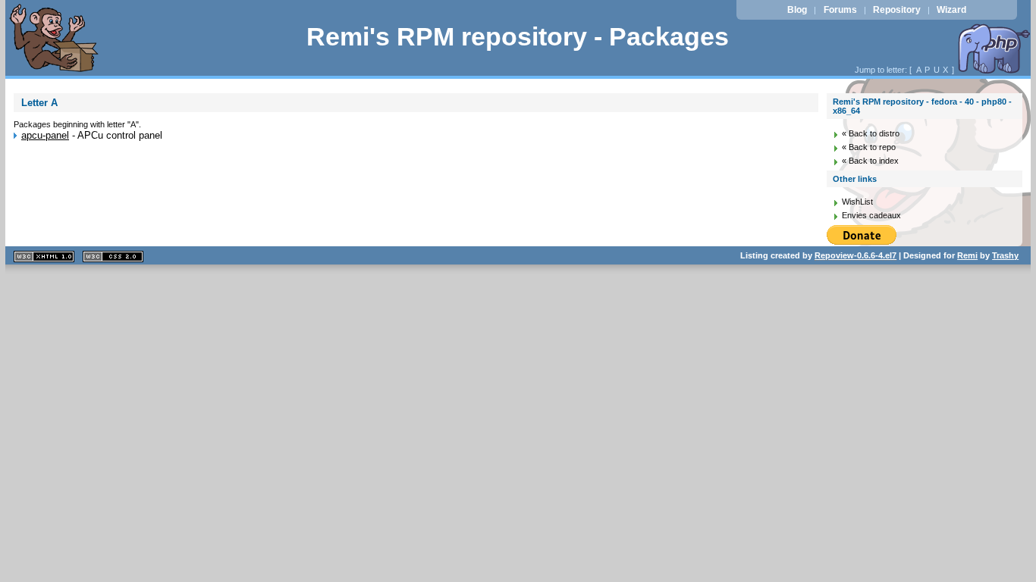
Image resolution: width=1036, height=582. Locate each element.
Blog (797, 10)
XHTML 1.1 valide (44, 256)
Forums (840, 10)
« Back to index (870, 160)
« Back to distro (870, 133)
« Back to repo (869, 147)
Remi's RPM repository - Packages (517, 37)
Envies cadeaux (871, 215)
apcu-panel (45, 135)
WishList (857, 201)
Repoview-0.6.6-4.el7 (855, 255)
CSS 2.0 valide (113, 256)
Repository (897, 10)
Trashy (1005, 255)
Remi (967, 255)
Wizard (951, 10)
